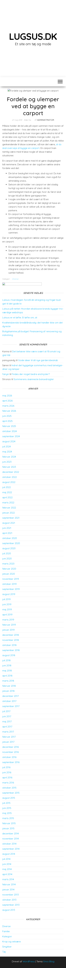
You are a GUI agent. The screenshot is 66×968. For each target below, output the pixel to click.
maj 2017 (7, 721)
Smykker (7, 946)
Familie (6, 931)
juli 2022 (6, 487)
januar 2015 (8, 828)
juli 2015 (6, 802)
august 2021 (8, 522)
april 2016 (7, 777)
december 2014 (10, 833)
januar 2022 (8, 512)
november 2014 (10, 838)
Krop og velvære (11, 941)
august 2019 (8, 594)
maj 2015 (7, 813)
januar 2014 (8, 889)
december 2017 (10, 696)
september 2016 (10, 762)
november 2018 (10, 640)
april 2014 (7, 874)
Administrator (45, 120)
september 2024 (11, 436)
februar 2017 (9, 736)
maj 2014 (7, 869)
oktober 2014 (9, 843)
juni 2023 (7, 461)
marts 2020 (8, 563)
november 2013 (10, 894)
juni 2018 (6, 665)
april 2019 (7, 614)
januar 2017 (8, 741)
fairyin (5, 374)
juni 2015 (6, 808)
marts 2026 (8, 405)
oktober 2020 (9, 538)
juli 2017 (6, 711)
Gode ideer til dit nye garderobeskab (38, 360)
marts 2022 (8, 502)
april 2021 (7, 533)
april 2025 (7, 421)
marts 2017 (8, 731)
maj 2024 (7, 451)
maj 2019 (7, 609)
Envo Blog (48, 961)
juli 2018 (6, 660)
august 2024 (8, 441)
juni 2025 (7, 415)
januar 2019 (8, 629)
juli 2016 (6, 767)
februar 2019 (9, 624)
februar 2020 (9, 568)
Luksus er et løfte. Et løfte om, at (19, 317)
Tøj (4, 951)
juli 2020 (6, 553)
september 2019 (11, 589)
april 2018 (7, 675)
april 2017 (7, 726)
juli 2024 (6, 446)
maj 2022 (7, 492)
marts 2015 (8, 818)
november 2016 (10, 752)
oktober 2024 (9, 431)
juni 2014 (6, 864)
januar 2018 (8, 690)
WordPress (29, 961)
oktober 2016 (9, 757)
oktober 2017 (9, 701)
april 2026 (7, 400)
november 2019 (10, 578)
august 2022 (8, 482)
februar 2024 (9, 456)
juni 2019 (6, 604)
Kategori (7, 936)
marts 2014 (8, 879)
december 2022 (10, 471)
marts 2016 (8, 782)
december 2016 (10, 746)
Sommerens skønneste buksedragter (34, 379)
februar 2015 (9, 823)
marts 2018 (8, 680)
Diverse (15, 279)
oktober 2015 (9, 787)
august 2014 (8, 853)
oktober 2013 (9, 899)
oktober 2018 (9, 645)
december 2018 (10, 634)
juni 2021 (6, 528)
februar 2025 (9, 426)
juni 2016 (6, 772)
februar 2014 (9, 884)
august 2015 (8, 797)
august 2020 (9, 548)
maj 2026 (7, 395)
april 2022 (7, 497)
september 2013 (10, 904)
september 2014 (10, 848)
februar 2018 (9, 685)
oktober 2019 (9, 584)
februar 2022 (9, 507)
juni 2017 (6, 716)
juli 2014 (6, 859)
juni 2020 (7, 558)
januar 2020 (8, 573)
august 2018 (8, 655)
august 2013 (8, 909)
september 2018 (11, 650)
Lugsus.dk (33, 36)
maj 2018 (7, 670)
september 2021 (10, 517)
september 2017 (10, 706)
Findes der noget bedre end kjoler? (31, 374)
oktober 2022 (9, 477)
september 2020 (11, 543)
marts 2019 (8, 619)
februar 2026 (9, 410)
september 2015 (10, 792)
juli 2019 (6, 599)
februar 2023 (9, 466)
